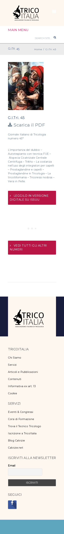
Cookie (12, 393)
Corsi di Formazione (21, 419)
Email (11, 465)
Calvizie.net (15, 447)
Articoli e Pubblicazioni (23, 372)
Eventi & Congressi (20, 412)
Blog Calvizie (16, 440)
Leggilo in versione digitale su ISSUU (29, 197)
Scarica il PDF (28, 125)
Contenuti (14, 379)
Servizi (12, 364)
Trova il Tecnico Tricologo (24, 426)
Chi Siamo (14, 357)
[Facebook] (12, 504)
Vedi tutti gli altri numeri (28, 247)
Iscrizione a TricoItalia (22, 433)
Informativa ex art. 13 (22, 386)
